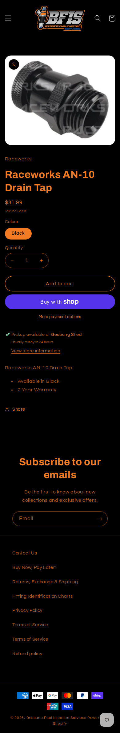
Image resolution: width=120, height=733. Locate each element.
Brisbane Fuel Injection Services (56, 718)
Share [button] (18, 409)
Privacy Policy (27, 610)
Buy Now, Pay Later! (34, 567)
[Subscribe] (100, 518)
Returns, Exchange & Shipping (45, 582)
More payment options (60, 317)
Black (18, 233)
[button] (8, 18)
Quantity (14, 248)
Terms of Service (30, 625)
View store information (35, 351)
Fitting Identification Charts (42, 596)
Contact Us (24, 553)
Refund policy (27, 653)
